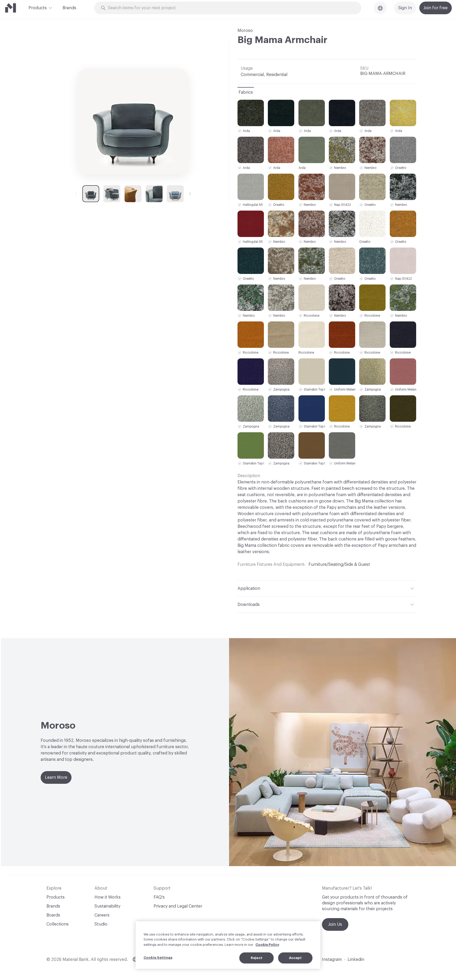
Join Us (335, 924)
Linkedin (356, 959)
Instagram (332, 959)
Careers (102, 915)
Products (37, 8)
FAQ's (159, 897)
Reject (256, 958)
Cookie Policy (267, 944)
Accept (295, 958)
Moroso (245, 31)
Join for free (436, 8)
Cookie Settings (158, 957)
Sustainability (107, 906)
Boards (53, 915)
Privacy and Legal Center (178, 906)
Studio (100, 924)
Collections (57, 924)
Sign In (405, 8)
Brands (69, 8)
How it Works (107, 897)
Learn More (56, 777)
